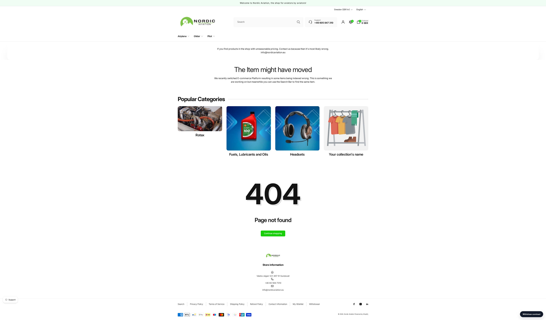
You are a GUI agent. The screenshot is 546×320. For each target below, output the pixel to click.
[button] (362, 22)
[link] (346, 154)
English (359, 9)
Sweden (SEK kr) (342, 9)
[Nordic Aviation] (273, 257)
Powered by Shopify (361, 314)
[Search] (298, 22)
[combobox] (268, 22)
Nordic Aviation (349, 314)
